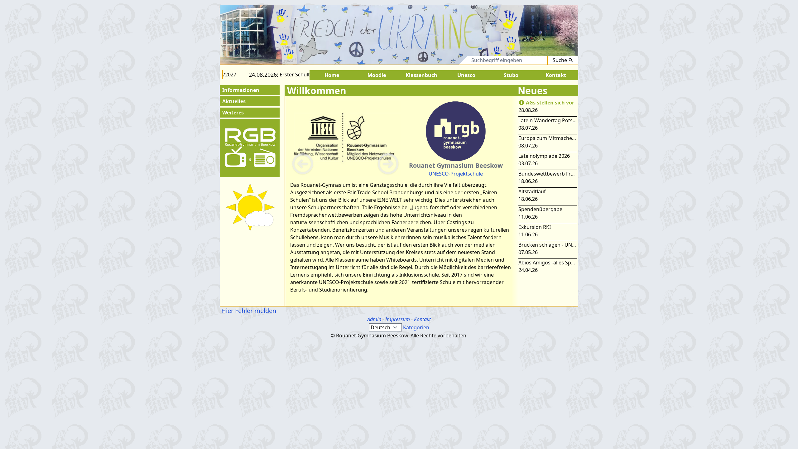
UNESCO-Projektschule (456, 173)
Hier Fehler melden (248, 311)
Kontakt (422, 319)
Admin (374, 319)
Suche (560, 60)
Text (457, 60)
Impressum (397, 319)
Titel (437, 60)
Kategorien (416, 327)
